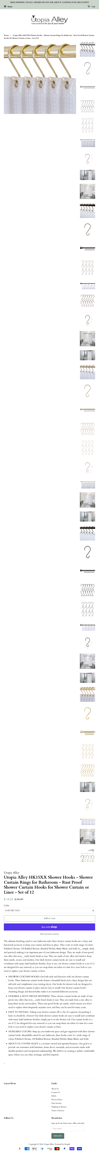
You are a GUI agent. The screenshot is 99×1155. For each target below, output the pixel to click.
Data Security (56, 1103)
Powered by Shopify (62, 1144)
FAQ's (53, 1096)
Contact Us (55, 1092)
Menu (9, 6)
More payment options (49, 933)
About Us (55, 1089)
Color (6, 905)
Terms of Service (57, 1110)
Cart (93, 6)
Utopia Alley (49, 1144)
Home (6, 35)
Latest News (10, 1083)
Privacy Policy (56, 1099)
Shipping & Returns (59, 1107)
